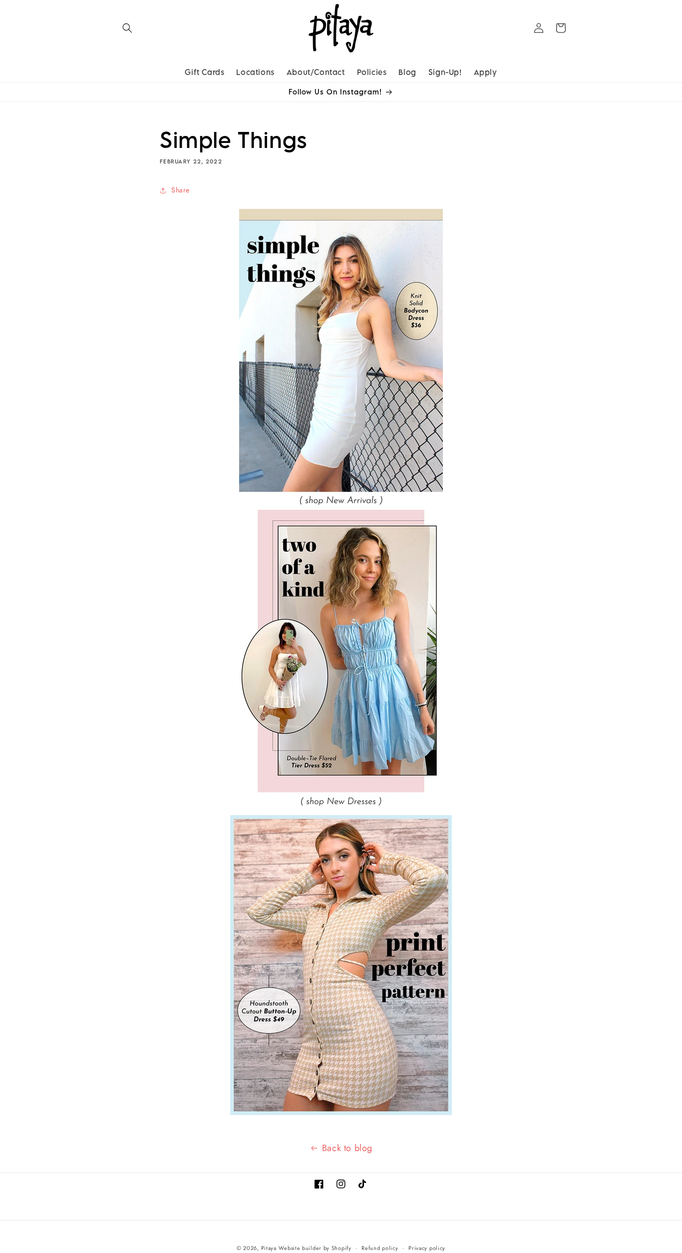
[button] (127, 28)
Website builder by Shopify (315, 1248)
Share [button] (180, 190)
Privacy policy (426, 1248)
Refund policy (379, 1248)
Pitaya (269, 1248)
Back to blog (347, 1148)
